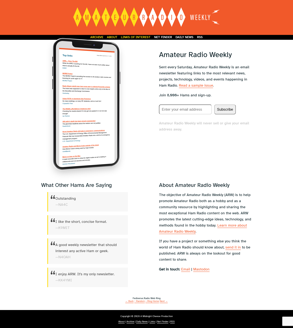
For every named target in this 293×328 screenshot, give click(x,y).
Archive (96, 37)
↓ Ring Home (152, 301)
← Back (129, 301)
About (112, 37)
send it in (233, 247)
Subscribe (225, 109)
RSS (200, 37)
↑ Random (139, 301)
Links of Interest (135, 37)
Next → (164, 301)
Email (185, 269)
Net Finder (163, 37)
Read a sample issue (196, 85)
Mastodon (201, 269)
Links (152, 321)
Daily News (184, 37)
